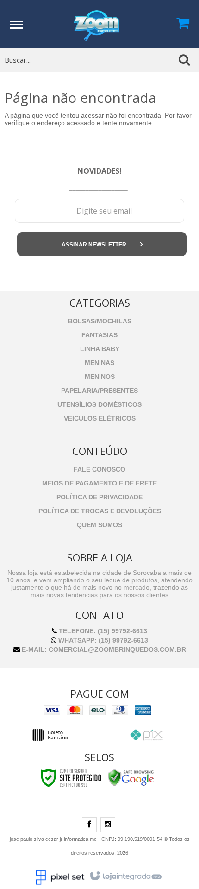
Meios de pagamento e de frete (99, 483)
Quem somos (99, 525)
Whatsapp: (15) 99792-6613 (102, 640)
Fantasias (99, 335)
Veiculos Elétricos (100, 418)
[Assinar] (102, 244)
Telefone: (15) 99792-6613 (102, 631)
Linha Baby (99, 349)
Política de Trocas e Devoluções (99, 511)
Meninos (100, 376)
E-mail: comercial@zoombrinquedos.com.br (103, 649)
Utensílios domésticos (99, 404)
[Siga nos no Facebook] (89, 825)
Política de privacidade (99, 497)
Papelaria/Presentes (99, 390)
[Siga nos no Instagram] (108, 825)
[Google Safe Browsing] (131, 777)
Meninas (99, 362)
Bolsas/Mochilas (99, 321)
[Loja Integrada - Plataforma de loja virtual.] (125, 876)
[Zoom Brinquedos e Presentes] (96, 23)
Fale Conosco (99, 469)
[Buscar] (184, 60)
